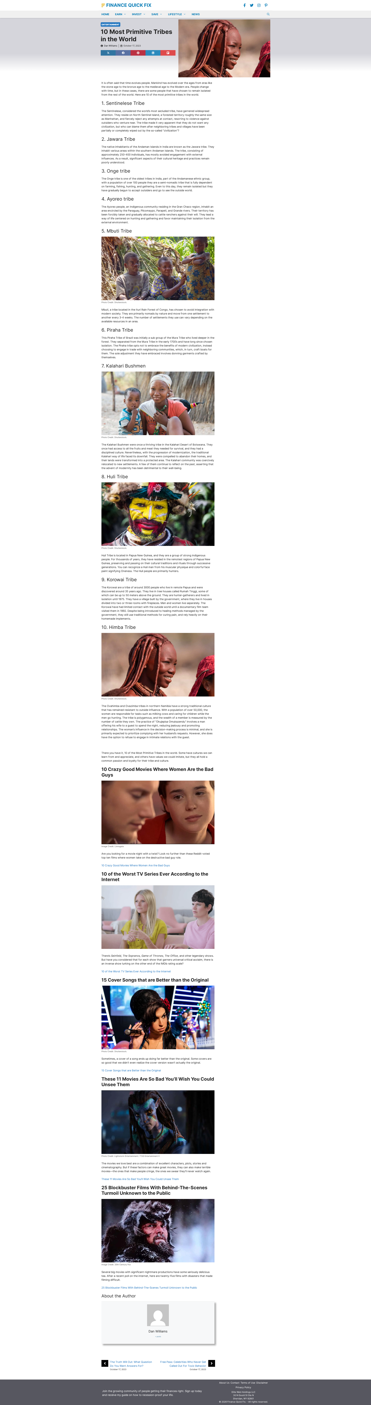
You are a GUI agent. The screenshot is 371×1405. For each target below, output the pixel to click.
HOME (105, 14)
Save (154, 14)
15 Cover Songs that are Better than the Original (131, 1070)
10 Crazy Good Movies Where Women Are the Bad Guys (135, 865)
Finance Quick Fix (128, 5)
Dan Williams (110, 45)
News (196, 14)
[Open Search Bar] (268, 14)
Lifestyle (175, 14)
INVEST (137, 14)
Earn (118, 14)
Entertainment (110, 24)
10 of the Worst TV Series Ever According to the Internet (136, 971)
